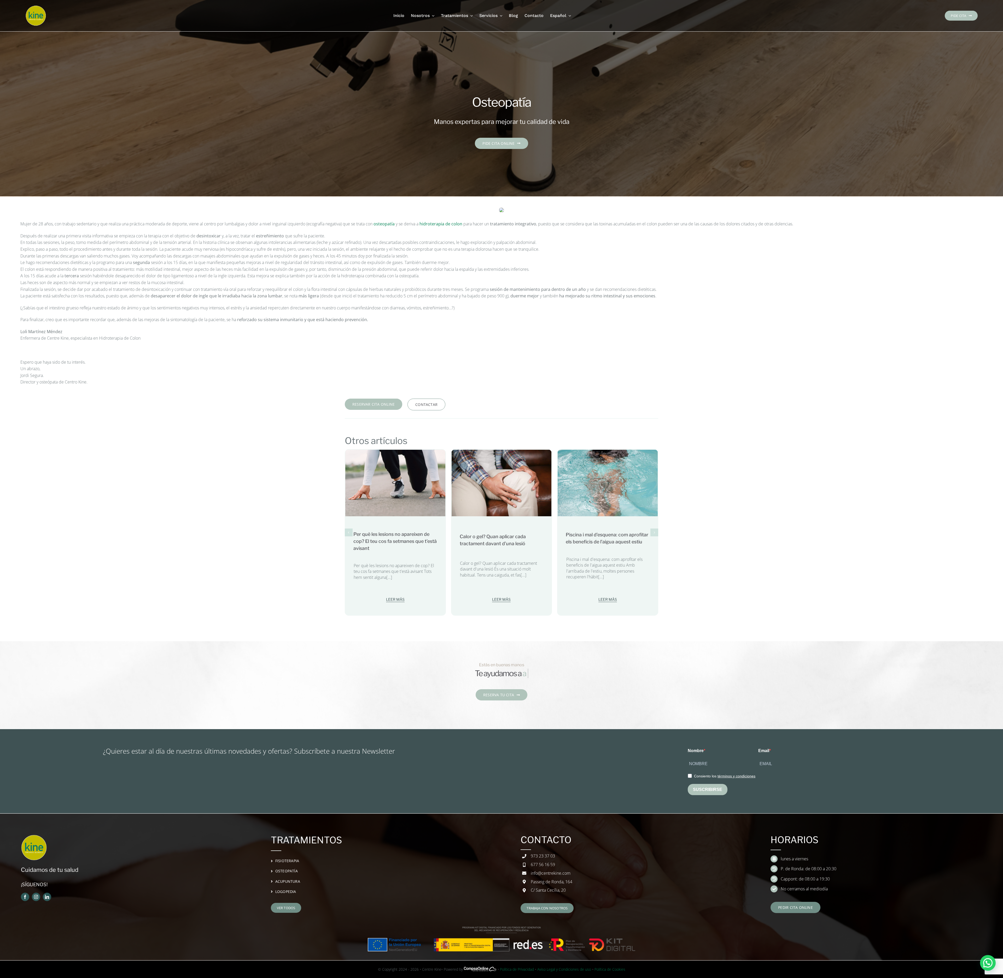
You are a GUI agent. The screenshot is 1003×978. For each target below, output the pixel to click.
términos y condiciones (736, 776)
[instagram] (36, 897)
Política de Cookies (609, 969)
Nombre (696, 750)
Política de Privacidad (517, 969)
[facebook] (25, 897)
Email (763, 750)
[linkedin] (47, 897)
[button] (349, 532)
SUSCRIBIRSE (707, 789)
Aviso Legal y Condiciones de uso (564, 969)
